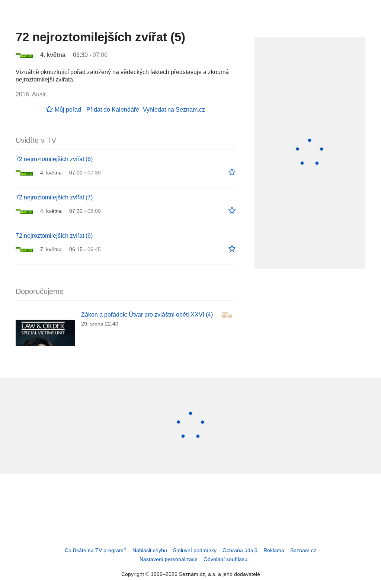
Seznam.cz (303, 550)
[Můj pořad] (232, 172)
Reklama (273, 550)
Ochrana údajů (239, 550)
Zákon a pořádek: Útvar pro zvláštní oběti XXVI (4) (147, 314)
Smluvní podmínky (195, 550)
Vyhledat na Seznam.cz (174, 109)
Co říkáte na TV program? (96, 550)
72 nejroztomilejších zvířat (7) (54, 197)
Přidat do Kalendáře (112, 109)
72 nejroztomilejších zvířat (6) (54, 159)
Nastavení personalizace (169, 559)
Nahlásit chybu (149, 550)
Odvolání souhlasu (225, 559)
